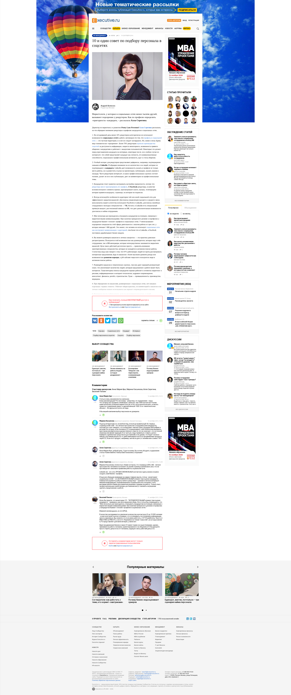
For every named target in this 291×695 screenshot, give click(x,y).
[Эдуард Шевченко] (186, 113)
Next (198, 567)
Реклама (112, 619)
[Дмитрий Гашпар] (186, 121)
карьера (101, 331)
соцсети (120, 335)
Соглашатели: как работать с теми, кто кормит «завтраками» (107, 601)
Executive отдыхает (98, 642)
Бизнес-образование (131, 28)
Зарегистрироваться (132, 307)
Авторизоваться (115, 307)
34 (152, 597)
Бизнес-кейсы (138, 645)
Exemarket (158, 648)
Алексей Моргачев (180, 222)
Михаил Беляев (179, 260)
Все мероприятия (182, 331)
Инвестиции (180, 639)
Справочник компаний (120, 648)
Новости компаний (98, 654)
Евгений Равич (179, 160)
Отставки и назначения (99, 657)
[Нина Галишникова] (194, 99)
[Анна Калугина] (194, 106)
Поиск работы (117, 634)
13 (188, 597)
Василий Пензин (99, 391)
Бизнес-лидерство (161, 631)
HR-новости (96, 665)
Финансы (159, 28)
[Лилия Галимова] (178, 121)
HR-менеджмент (98, 366)
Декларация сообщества (129, 619)
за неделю (174, 214)
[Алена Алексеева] (170, 113)
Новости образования (99, 660)
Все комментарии (182, 200)
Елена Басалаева (180, 398)
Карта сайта (132, 680)
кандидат (126, 331)
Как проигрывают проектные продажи (182, 219)
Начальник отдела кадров (185, 291)
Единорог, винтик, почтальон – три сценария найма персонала (182, 601)
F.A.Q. (105, 619)
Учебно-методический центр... (185, 308)
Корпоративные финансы (184, 631)
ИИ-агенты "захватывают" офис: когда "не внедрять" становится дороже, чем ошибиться (184, 361)
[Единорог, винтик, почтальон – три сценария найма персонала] (182, 584)
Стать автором (174, 20)
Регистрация (193, 20)
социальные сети (114, 331)
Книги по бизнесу (140, 648)
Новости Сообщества (99, 662)
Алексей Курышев (180, 187)
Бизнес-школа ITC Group (183, 298)
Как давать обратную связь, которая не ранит (185, 184)
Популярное (173, 208)
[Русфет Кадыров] (178, 99)
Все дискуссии (182, 409)
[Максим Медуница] (170, 121)
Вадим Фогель (179, 366)
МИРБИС (186, 28)
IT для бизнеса (160, 645)
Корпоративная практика (163, 634)
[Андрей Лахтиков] (194, 121)
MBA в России (138, 634)
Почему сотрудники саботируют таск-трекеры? (185, 379)
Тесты (136, 651)
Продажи (158, 642)
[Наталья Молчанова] (186, 106)
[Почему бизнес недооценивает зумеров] (145, 584)
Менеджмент (147, 28)
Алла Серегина (145, 127)
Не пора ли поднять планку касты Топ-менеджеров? (184, 395)
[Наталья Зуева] (170, 99)
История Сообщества (99, 636)
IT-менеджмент (160, 636)
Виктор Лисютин (180, 235)
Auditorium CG (179, 319)
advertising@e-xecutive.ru (143, 675)
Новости (169, 28)
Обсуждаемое (190, 208)
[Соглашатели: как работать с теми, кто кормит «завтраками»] (109, 584)
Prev (93, 567)
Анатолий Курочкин (181, 346)
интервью (136, 331)
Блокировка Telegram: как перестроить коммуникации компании (134, 373)
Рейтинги (137, 639)
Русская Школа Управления (184, 289)
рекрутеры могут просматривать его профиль (109, 187)
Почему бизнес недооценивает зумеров (153, 371)
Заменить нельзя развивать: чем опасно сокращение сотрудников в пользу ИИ (185, 138)
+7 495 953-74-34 (187, 672)
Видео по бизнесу (140, 653)
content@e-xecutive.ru (142, 677)
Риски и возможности (183, 636)
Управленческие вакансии (122, 645)
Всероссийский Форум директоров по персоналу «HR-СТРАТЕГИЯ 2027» (185, 324)
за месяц (186, 214)
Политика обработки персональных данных (106, 680)
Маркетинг (158, 639)
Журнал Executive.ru (98, 639)
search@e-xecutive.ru (149, 672)
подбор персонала (133, 335)
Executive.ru (104, 675)
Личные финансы (182, 634)
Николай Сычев (179, 142)
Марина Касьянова (135, 389)
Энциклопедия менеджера (164, 651)
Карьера (116, 28)
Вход (185, 20)
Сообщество (105, 28)
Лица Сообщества (98, 631)
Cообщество (97, 627)
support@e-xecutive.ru (144, 678)
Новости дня (96, 651)
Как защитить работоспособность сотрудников (182, 156)
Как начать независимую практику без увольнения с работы (184, 243)
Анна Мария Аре (119, 389)
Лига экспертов (97, 634)
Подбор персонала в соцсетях (103, 335)
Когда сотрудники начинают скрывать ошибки (185, 168)
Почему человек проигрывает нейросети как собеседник (185, 255)
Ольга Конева (179, 247)
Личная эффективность (120, 639)
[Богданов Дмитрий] (170, 106)
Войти (111, 546)
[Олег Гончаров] (178, 106)
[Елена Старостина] (178, 113)
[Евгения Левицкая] (194, 113)
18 (115, 597)
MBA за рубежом (139, 636)
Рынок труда (117, 636)
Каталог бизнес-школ (141, 656)
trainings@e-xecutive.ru (151, 673)
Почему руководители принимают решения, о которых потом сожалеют (184, 268)
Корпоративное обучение (142, 631)
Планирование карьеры (120, 642)
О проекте (96, 619)
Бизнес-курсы (138, 642)
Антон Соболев (179, 171)
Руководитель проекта (184, 301)
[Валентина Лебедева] (186, 99)
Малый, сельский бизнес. (184, 344)
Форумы (178, 28)
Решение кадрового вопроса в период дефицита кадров (183, 313)
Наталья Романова (181, 272)
